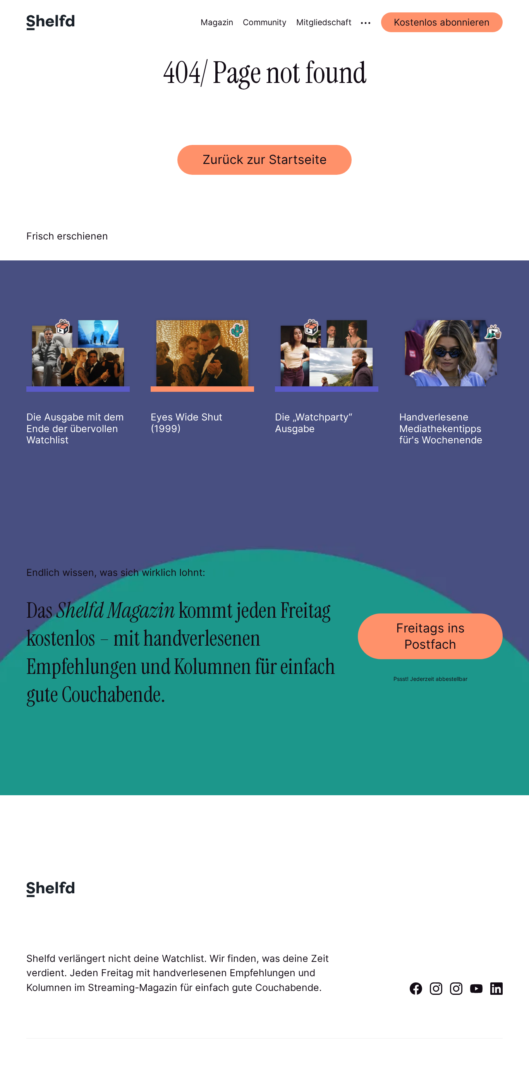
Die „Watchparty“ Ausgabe (313, 422)
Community (265, 22)
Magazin (217, 22)
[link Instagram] (436, 992)
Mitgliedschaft (324, 22)
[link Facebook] (416, 992)
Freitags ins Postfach (430, 636)
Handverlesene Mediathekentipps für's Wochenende (441, 428)
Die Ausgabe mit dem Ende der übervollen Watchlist (75, 428)
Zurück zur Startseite (265, 159)
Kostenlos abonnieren (441, 22)
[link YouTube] (476, 992)
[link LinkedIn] (496, 992)
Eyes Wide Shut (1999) (186, 422)
